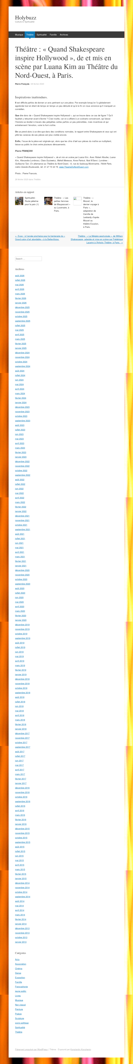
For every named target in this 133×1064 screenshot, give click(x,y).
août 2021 (19, 533)
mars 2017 (20, 774)
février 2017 (20, 778)
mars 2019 (20, 665)
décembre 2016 (22, 787)
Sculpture (19, 1018)
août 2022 (19, 479)
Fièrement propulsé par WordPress (31, 1049)
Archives (64, 34)
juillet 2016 (20, 805)
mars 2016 (20, 814)
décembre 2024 (22, 352)
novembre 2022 (22, 465)
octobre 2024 (21, 361)
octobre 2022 (21, 470)
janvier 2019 (20, 674)
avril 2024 (19, 388)
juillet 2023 (20, 429)
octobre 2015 (21, 837)
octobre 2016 (21, 796)
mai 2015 (19, 860)
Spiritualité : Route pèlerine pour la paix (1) (32, 201)
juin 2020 (19, 597)
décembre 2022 (22, 461)
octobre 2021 (21, 524)
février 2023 (20, 452)
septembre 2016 (22, 801)
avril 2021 (19, 552)
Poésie (18, 1013)
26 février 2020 (37, 83)
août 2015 (19, 846)
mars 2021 (20, 556)
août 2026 (19, 275)
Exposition (20, 977)
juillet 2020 (20, 592)
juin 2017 (19, 760)
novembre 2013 (22, 932)
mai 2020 (19, 601)
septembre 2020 (22, 583)
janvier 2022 (20, 511)
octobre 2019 (21, 633)
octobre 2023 (21, 416)
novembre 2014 (22, 887)
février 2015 (20, 873)
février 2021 (20, 561)
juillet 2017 (20, 756)
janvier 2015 (20, 878)
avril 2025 (19, 334)
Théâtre (29, 34)
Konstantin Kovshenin (80, 1049)
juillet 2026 (20, 280)
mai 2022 (19, 493)
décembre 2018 (22, 678)
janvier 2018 (20, 728)
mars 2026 (20, 293)
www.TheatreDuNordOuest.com (74, 166)
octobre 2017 (21, 742)
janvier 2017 (20, 783)
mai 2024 (19, 384)
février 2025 (20, 343)
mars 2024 (20, 393)
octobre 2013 (21, 937)
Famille (53, 34)
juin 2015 (19, 855)
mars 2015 (20, 869)
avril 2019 (19, 660)
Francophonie (21, 986)
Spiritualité (42, 34)
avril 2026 (19, 289)
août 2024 (19, 370)
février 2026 (20, 298)
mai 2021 (19, 547)
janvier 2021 (20, 565)
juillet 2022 (20, 484)
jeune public (20, 991)
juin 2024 (19, 379)
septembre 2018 (22, 692)
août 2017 (19, 751)
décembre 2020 (22, 570)
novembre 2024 (22, 357)
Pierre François (22, 83)
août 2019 (19, 642)
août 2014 (19, 901)
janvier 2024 (20, 402)
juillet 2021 (20, 538)
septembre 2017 (22, 746)
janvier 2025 (20, 348)
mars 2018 (20, 719)
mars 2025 (20, 338)
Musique (19, 34)
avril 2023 (19, 443)
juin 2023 (19, 434)
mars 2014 (20, 914)
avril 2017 (19, 769)
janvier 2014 (20, 923)
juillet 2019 (20, 647)
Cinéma (18, 968)
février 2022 (20, 506)
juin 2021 (19, 542)
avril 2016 (19, 810)
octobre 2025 (21, 316)
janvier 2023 (20, 456)
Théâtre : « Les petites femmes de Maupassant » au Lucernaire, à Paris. (62, 204)
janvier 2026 (20, 302)
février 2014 (20, 919)
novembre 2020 (22, 574)
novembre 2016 (22, 792)
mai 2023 (19, 438)
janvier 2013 (20, 941)
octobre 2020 (21, 579)
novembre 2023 (22, 411)
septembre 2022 (22, 474)
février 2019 (20, 669)
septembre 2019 (22, 638)
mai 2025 (19, 329)
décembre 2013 (22, 928)
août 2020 (19, 588)
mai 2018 (19, 710)
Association (20, 963)
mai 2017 (19, 765)
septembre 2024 (22, 366)
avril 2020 (19, 606)
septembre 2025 (22, 320)
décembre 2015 (22, 828)
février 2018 (20, 724)
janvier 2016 (20, 824)
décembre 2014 (22, 882)
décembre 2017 (22, 733)
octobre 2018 (21, 688)
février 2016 (20, 819)
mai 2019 (19, 656)
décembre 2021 (22, 515)
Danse (18, 972)
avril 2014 (19, 910)
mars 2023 (20, 447)
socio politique (22, 1022)
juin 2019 (19, 651)
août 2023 (19, 425)
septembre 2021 (22, 529)
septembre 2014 (22, 896)
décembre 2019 (22, 624)
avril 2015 (19, 864)
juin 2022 (19, 488)
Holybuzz (25, 17)
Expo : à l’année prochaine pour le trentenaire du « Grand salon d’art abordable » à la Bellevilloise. (40, 237)
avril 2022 (19, 497)
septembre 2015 (22, 842)
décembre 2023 (22, 406)
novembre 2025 (22, 311)
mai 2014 (19, 905)
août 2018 (19, 697)
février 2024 (20, 397)
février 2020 (20, 615)
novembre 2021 (22, 520)
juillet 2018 (20, 701)
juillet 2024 (20, 375)
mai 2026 (19, 284)
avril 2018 (19, 715)
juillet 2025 (20, 325)
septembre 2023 (22, 420)
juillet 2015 (20, 851)
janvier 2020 (20, 620)
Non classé (20, 1004)
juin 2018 (19, 706)
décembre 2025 (22, 307)
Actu (17, 959)
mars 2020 (20, 610)
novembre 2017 (22, 737)
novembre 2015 (22, 833)
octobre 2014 (21, 892)
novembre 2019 (22, 629)
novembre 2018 (22, 683)
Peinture (19, 1009)
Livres (18, 995)
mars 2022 (20, 502)
